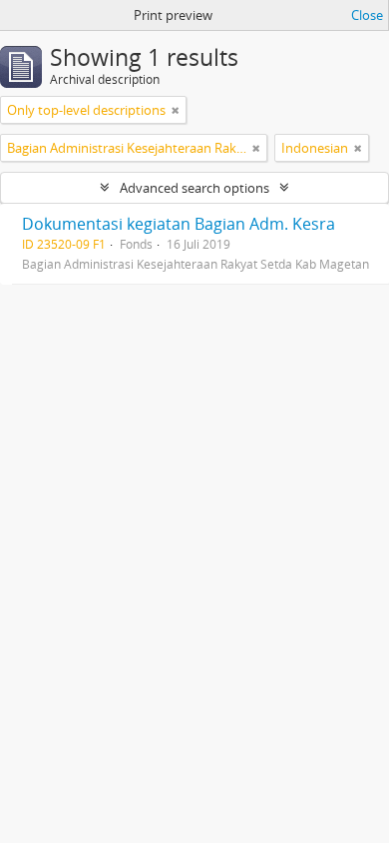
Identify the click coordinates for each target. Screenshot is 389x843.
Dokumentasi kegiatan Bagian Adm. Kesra (178, 224)
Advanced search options (194, 188)
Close (367, 15)
